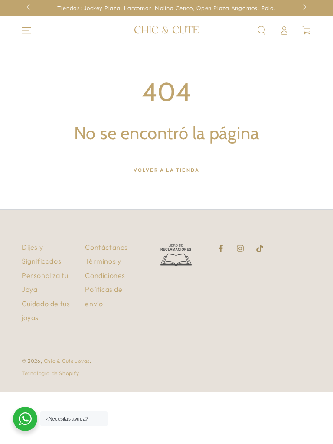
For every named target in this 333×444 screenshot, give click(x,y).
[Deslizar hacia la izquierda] (29, 8)
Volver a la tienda (167, 170)
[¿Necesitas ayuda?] (25, 419)
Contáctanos (106, 247)
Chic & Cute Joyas (67, 361)
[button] (261, 30)
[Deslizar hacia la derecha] (304, 8)
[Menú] (26, 30)
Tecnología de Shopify (50, 373)
